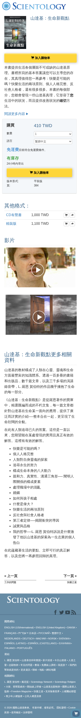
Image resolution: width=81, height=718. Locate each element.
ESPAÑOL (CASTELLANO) (42, 643)
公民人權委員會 (33, 696)
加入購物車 (42, 58)
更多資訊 (25, 669)
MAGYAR (41, 638)
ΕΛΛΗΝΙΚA (64, 643)
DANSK (71, 627)
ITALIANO (9, 648)
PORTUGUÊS (24, 648)
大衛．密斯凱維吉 (15, 686)
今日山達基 (60, 660)
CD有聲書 (14, 215)
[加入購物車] (66, 215)
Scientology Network (41, 682)
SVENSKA (64, 638)
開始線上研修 (34, 686)
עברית (22, 633)
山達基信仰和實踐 (31, 660)
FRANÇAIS (10, 633)
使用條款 (16, 712)
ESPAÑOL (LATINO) (15, 643)
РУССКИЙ (44, 633)
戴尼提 (25, 682)
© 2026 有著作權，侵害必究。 (30, 707)
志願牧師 (13, 665)
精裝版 (11, 223)
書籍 (37, 665)
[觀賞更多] (72, 215)
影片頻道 (47, 660)
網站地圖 (51, 669)
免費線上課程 (48, 665)
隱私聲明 (61, 707)
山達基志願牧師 (51, 686)
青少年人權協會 (14, 696)
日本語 (32, 633)
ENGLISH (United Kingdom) (50, 627)
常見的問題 (26, 665)
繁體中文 (56, 633)
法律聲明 (27, 712)
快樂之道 (38, 691)
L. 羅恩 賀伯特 (11, 660)
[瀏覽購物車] (76, 713)
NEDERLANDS (12, 638)
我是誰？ (62, 665)
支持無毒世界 (52, 691)
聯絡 (34, 669)
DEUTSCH (28, 638)
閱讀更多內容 (14, 114)
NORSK (52, 638)
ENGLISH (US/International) (19, 627)
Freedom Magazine (21, 691)
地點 (41, 669)
